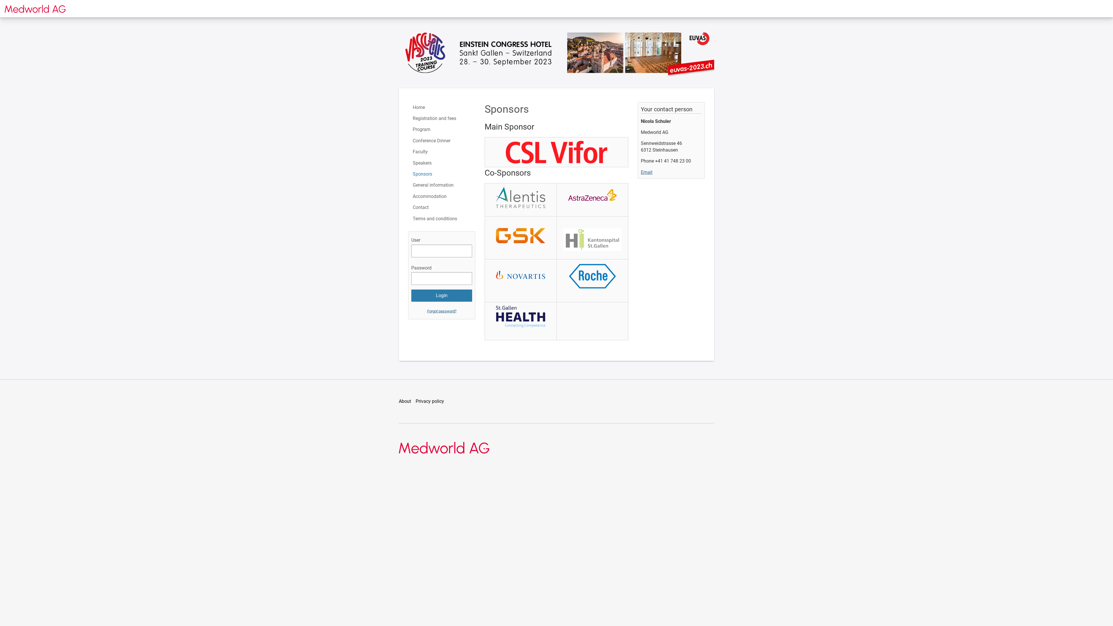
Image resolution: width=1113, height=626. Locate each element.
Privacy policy (430, 401)
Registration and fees (434, 118)
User (415, 240)
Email (646, 172)
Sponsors (422, 174)
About (405, 401)
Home (419, 107)
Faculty (420, 151)
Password (421, 268)
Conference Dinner (431, 140)
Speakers (422, 163)
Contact (421, 207)
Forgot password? (442, 311)
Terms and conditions (435, 218)
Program (421, 129)
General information (433, 185)
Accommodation (430, 196)
